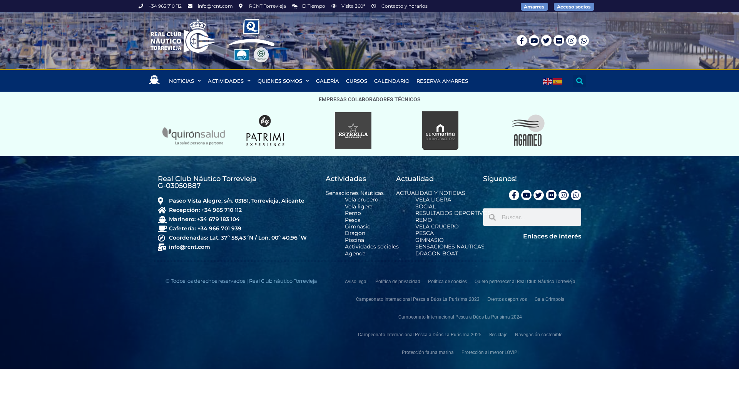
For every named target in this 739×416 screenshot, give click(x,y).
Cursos (356, 81)
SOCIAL (425, 206)
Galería (327, 81)
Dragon (355, 233)
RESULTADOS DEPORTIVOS (453, 213)
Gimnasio (358, 226)
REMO (423, 220)
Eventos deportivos (507, 299)
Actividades (226, 81)
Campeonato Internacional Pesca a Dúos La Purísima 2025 (420, 334)
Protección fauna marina (428, 352)
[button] (579, 81)
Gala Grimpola (550, 299)
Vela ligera (359, 206)
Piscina (354, 240)
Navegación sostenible (538, 334)
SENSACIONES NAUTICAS (450, 246)
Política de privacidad (397, 281)
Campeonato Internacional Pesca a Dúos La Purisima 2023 (418, 299)
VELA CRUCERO (437, 226)
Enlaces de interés (552, 236)
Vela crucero (361, 199)
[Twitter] (546, 40)
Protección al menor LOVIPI (489, 352)
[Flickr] (558, 40)
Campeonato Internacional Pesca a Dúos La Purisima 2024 (460, 317)
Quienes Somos (279, 81)
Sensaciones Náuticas (355, 193)
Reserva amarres (442, 81)
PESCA (424, 233)
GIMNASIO (429, 240)
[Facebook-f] (522, 40)
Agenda (355, 253)
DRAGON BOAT (436, 253)
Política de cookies (447, 281)
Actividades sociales (372, 246)
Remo (353, 213)
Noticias (181, 81)
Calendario (392, 81)
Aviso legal (356, 281)
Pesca (353, 220)
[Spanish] (558, 81)
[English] (548, 81)
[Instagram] (571, 40)
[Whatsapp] (583, 40)
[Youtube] (534, 40)
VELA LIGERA (433, 199)
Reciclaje (498, 334)
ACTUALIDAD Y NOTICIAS (430, 193)
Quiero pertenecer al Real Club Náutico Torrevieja (525, 281)
